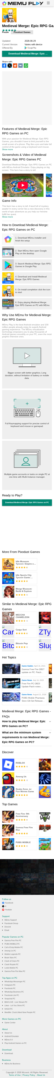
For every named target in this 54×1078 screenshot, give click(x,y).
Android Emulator (11, 1036)
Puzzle (5, 32)
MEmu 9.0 (8, 1040)
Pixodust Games (22, 32)
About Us (8, 1033)
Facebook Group (11, 923)
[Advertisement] (27, 98)
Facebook (9, 903)
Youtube (8, 910)
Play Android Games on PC (15, 1043)
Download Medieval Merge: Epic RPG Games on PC (30, 53)
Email (6, 930)
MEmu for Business (12, 1064)
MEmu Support (10, 920)
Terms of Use (15, 1075)
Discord (7, 927)
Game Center (9, 1023)
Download (8, 1053)
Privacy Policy (28, 1075)
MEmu (23, 3)
